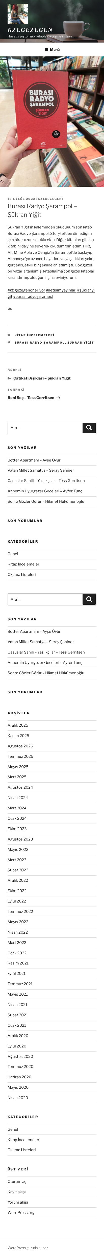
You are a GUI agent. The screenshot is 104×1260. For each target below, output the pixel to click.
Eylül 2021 (16, 973)
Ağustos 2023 (20, 839)
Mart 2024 (17, 808)
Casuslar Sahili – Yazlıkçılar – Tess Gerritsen (46, 480)
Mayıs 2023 (18, 849)
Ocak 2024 (17, 818)
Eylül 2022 (17, 901)
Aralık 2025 (18, 725)
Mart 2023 (17, 860)
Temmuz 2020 (20, 1066)
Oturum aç (17, 1181)
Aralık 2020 (18, 1036)
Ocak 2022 (17, 953)
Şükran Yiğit (80, 342)
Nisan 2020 (18, 1098)
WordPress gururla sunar (28, 1248)
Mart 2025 (17, 777)
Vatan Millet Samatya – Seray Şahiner (41, 470)
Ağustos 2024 (20, 787)
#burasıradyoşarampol (33, 296)
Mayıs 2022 (18, 922)
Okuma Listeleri (22, 574)
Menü (55, 49)
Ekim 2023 (17, 829)
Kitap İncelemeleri (35, 335)
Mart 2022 (17, 942)
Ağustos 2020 (20, 1056)
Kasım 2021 (18, 963)
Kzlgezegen (30, 30)
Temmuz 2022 (20, 911)
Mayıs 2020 (18, 1087)
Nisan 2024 (18, 797)
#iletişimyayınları (61, 290)
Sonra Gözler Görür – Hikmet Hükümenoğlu (46, 501)
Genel (13, 554)
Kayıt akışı (17, 1192)
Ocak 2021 (17, 1025)
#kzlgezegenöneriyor (26, 290)
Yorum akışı (18, 1202)
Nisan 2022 (18, 932)
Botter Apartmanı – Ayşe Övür (34, 460)
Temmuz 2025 (20, 756)
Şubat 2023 (18, 870)
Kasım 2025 (18, 735)
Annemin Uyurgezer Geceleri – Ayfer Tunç (45, 491)
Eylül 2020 (17, 1046)
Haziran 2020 (19, 1077)
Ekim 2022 (17, 891)
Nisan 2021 (17, 1004)
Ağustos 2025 (20, 746)
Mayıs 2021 (18, 994)
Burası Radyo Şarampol (40, 342)
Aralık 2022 (18, 880)
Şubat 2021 (18, 1015)
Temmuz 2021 (20, 984)
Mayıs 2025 (18, 767)
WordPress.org (21, 1212)
